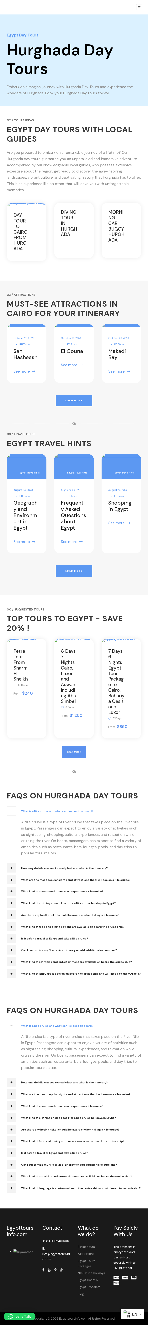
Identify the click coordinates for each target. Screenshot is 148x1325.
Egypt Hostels (88, 1280)
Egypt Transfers (89, 1287)
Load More (74, 400)
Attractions (86, 1254)
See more (21, 371)
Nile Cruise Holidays (91, 1273)
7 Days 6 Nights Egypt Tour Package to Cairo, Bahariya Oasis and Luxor (116, 681)
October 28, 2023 (23, 338)
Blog (81, 1294)
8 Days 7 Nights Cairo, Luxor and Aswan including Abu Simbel (68, 676)
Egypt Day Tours (23, 35)
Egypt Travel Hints (30, 472)
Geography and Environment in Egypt (25, 515)
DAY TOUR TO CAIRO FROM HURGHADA (21, 232)
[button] (19, 1316)
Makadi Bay (117, 354)
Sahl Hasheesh (25, 354)
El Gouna (72, 351)
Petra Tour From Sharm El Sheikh (20, 665)
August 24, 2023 (23, 490)
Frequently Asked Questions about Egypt (73, 515)
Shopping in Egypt (119, 505)
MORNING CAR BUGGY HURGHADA (116, 226)
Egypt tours (86, 1247)
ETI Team (24, 344)
